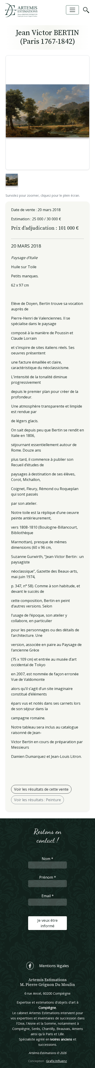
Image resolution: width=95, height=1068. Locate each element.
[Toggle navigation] (72, 9)
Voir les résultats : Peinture (37, 799)
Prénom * (47, 877)
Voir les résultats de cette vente (41, 789)
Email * (48, 895)
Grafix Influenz (56, 1061)
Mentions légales (54, 965)
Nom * (47, 858)
